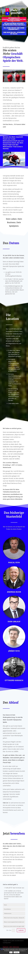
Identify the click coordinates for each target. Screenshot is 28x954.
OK (11, 952)
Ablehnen (16, 952)
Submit (21, 930)
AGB (10, 947)
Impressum (5, 947)
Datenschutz (16, 947)
